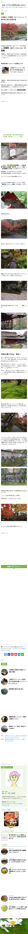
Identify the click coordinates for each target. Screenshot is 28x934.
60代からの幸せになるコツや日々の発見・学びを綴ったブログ (14, 927)
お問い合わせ (19, 921)
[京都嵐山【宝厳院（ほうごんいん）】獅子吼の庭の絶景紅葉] (19, 654)
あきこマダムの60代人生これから (14, 5)
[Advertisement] (14, 116)
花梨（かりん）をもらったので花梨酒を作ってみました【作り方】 (17, 871)
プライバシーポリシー (11, 921)
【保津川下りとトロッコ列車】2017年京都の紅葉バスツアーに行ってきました (17, 681)
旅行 (3, 660)
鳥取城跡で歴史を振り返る (16, 689)
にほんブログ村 (5, 650)
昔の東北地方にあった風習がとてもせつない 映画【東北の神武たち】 (17, 836)
